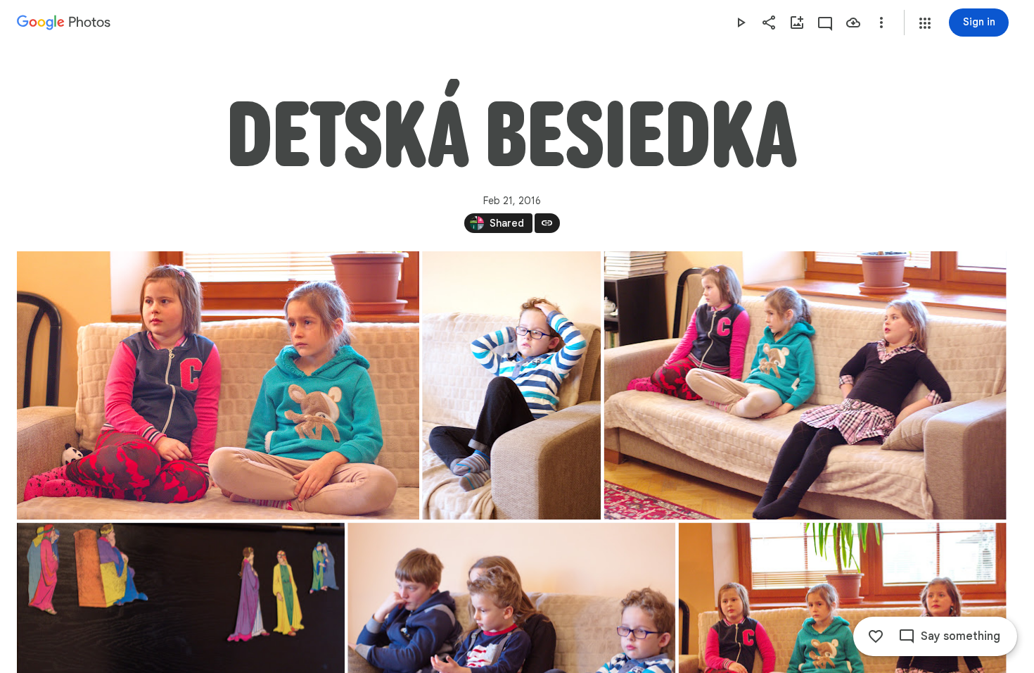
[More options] (881, 22)
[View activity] (825, 22)
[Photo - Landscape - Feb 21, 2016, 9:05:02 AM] (218, 385)
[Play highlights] (741, 22)
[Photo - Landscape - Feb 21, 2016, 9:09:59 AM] (805, 385)
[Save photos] (853, 22)
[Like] (876, 636)
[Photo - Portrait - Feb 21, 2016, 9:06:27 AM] (511, 385)
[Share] (769, 22)
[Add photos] (797, 22)
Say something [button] (960, 636)
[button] (925, 23)
